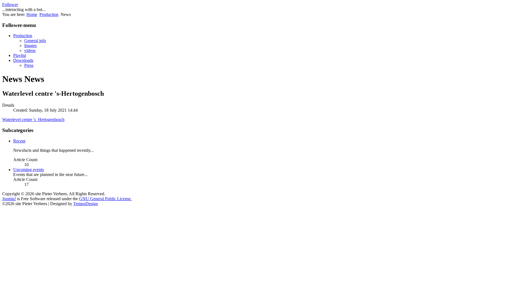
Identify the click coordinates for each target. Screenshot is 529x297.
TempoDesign (85, 203)
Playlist (19, 55)
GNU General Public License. (105, 198)
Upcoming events (28, 169)
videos (30, 50)
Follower (10, 4)
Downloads (23, 60)
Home (31, 14)
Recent (19, 141)
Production (48, 14)
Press (28, 65)
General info (35, 40)
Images (30, 45)
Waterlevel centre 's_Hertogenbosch (33, 119)
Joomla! (9, 198)
